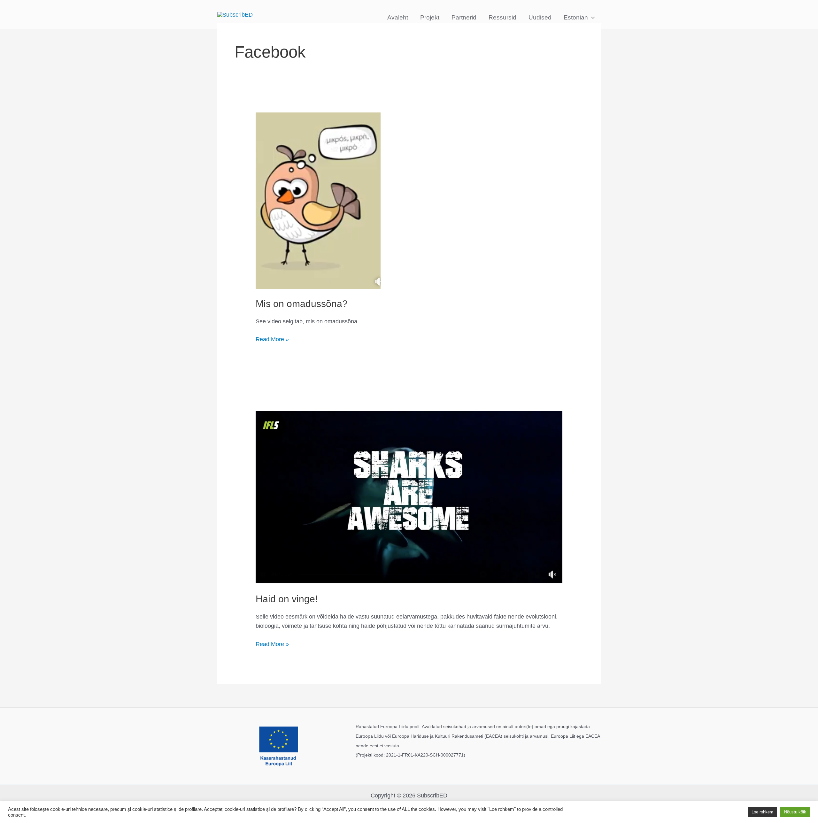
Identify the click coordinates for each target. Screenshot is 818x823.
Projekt (429, 17)
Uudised (540, 17)
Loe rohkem (762, 812)
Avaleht (397, 17)
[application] (591, 17)
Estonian (576, 17)
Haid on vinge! (287, 599)
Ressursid (502, 17)
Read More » (272, 338)
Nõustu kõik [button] (795, 812)
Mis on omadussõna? (302, 303)
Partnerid (463, 17)
